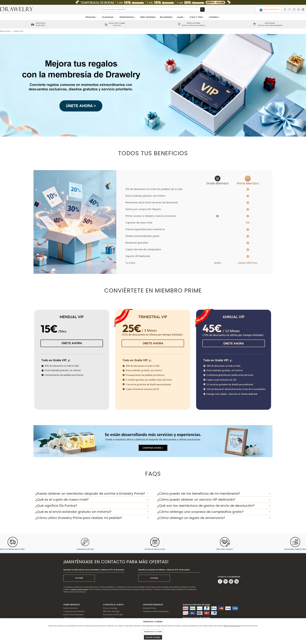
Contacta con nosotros (74, 611)
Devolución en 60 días (113, 614)
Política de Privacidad (232, 626)
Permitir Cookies (153, 637)
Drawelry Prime (149, 608)
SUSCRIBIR (79, 578)
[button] (92, 494)
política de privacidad (79, 589)
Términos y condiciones (74, 618)
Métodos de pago (111, 611)
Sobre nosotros (70, 608)
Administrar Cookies (153, 631)
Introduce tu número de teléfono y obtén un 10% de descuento (164, 570)
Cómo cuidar (109, 618)
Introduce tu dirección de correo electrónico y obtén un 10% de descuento (93, 570)
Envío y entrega (110, 608)
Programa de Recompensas (156, 611)
